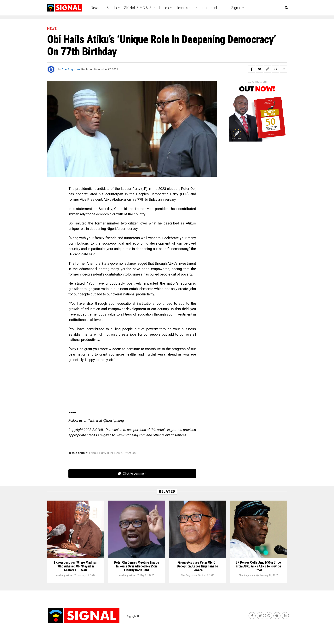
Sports (112, 7)
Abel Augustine (71, 69)
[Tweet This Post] (259, 69)
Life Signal (233, 7)
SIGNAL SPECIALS (137, 7)
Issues (164, 7)
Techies (182, 7)
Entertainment (206, 7)
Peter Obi (130, 453)
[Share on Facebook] (251, 69)
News (95, 7)
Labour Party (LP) (101, 453)
